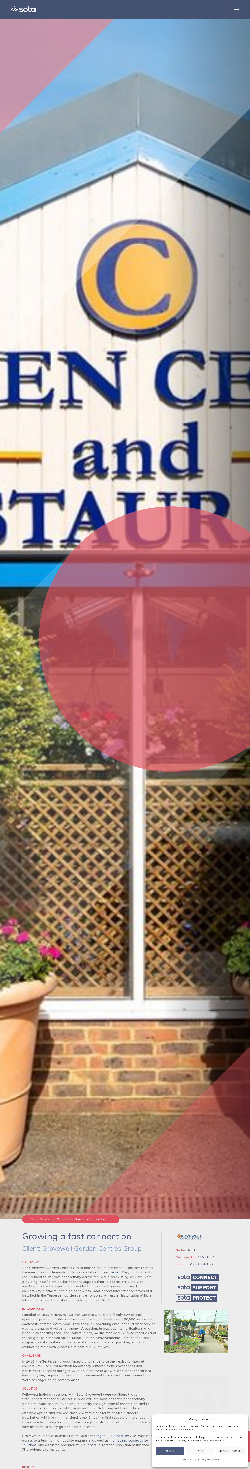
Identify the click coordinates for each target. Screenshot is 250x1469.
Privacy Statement (208, 1459)
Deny (200, 1451)
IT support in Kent (94, 1445)
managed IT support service (113, 1436)
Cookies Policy (187, 1459)
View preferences (230, 1451)
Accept (170, 1451)
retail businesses (106, 1272)
